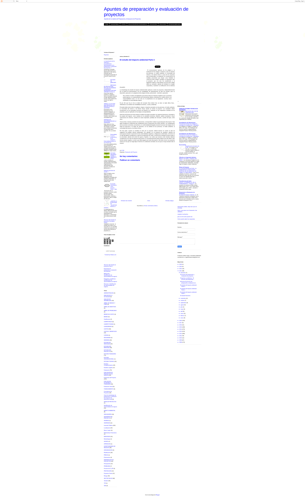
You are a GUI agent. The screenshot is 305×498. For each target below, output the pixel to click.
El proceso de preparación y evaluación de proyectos (110, 270)
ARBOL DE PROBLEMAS (110, 310)
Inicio (148, 200)
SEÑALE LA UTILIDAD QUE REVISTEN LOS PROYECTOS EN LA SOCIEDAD (109, 105)
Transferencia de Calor (185, 181)
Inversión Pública (115, 24)
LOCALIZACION (153, 24)
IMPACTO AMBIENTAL (109, 410)
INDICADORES (108, 414)
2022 (180, 268)
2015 (180, 327)
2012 (180, 333)
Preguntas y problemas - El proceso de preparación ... (187, 278)
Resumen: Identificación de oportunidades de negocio (110, 285)
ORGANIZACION (108, 450)
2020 (180, 320)
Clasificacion (107, 319)
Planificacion (107, 452)
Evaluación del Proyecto (131, 152)
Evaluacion (106, 370)
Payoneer (106, 54)
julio (182, 307)
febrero (183, 315)
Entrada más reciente (126, 200)
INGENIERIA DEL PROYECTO (108, 417)
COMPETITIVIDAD (108, 324)
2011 (180, 335)
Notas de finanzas (184, 167)
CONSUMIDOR (108, 326)
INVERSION (107, 423)
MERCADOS (107, 436)
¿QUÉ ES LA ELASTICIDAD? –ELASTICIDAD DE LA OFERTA (110, 204)
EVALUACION (163, 24)
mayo (182, 309)
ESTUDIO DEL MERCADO (107, 347)
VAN (105, 485)
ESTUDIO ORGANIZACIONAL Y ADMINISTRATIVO (113, 155)
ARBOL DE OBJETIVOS (110, 306)
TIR (105, 483)
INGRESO (106, 420)
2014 (180, 329)
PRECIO (106, 455)
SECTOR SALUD (108, 478)
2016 (180, 325)
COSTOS (123, 24)
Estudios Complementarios (108, 364)
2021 (180, 270)
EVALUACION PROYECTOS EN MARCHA (137, 24)
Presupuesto (107, 463)
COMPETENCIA (108, 321)
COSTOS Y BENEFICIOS (110, 331)
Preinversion (107, 457)
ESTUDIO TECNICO (109, 361)
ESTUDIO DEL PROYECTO (107, 350)
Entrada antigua (170, 200)
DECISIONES (107, 337)
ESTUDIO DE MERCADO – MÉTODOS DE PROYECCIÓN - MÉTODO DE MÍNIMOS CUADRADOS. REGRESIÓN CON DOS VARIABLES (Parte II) (110, 85)
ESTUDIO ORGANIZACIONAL (109, 358)
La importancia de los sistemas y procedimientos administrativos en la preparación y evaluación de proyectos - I (110, 64)
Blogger (158, 494)
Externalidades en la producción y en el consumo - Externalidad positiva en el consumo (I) (110, 138)
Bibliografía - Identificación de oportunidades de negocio (110, 275)
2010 (180, 337)
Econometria (182, 144)
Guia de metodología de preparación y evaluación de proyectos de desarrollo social (110, 397)
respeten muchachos (183, 214)
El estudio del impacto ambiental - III (187, 194)
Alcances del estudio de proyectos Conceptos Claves (110, 221)
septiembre (183, 302)
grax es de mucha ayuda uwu (185, 216)
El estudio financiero (185, 295)
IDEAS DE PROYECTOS (110, 401)
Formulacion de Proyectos (108, 392)
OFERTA (106, 441)
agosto (182, 304)
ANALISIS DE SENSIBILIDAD (107, 300)
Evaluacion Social (108, 386)
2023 (180, 266)
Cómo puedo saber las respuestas (186, 219)
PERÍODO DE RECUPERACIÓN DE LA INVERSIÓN (110, 121)
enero (182, 317)
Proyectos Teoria (108, 473)
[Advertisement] (151, 39)
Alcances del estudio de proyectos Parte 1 (110, 265)
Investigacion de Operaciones (187, 122)
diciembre (183, 272)
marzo (182, 313)
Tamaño (106, 480)
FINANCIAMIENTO (108, 389)
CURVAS (106, 335)
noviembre (183, 298)
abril (182, 311)
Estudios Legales (108, 367)
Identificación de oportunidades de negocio (110, 406)
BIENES (106, 316)
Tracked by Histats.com (110, 254)
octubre (183, 300)
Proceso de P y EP (108, 468)
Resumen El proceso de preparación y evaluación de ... (188, 282)
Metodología (107, 439)
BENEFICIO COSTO (109, 314)
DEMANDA (106, 340)
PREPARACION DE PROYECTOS (109, 460)
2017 (180, 322)
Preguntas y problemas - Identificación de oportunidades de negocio (110, 280)
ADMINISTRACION (109, 293)
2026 (180, 264)
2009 (180, 340)
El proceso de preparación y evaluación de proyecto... (187, 275)
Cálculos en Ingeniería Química (187, 157)
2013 (180, 331)
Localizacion (107, 427)
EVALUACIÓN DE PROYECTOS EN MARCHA (108, 374)
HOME (106, 24)
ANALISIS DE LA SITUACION (108, 296)
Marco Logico (107, 430)
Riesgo (105, 475)
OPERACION (107, 444)
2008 (180, 342)
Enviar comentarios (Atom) (151, 205)
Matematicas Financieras (110, 432)
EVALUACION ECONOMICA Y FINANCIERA (108, 383)
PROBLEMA (107, 466)
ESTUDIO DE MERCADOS (174, 24)
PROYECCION (107, 471)
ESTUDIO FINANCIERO (110, 353)
